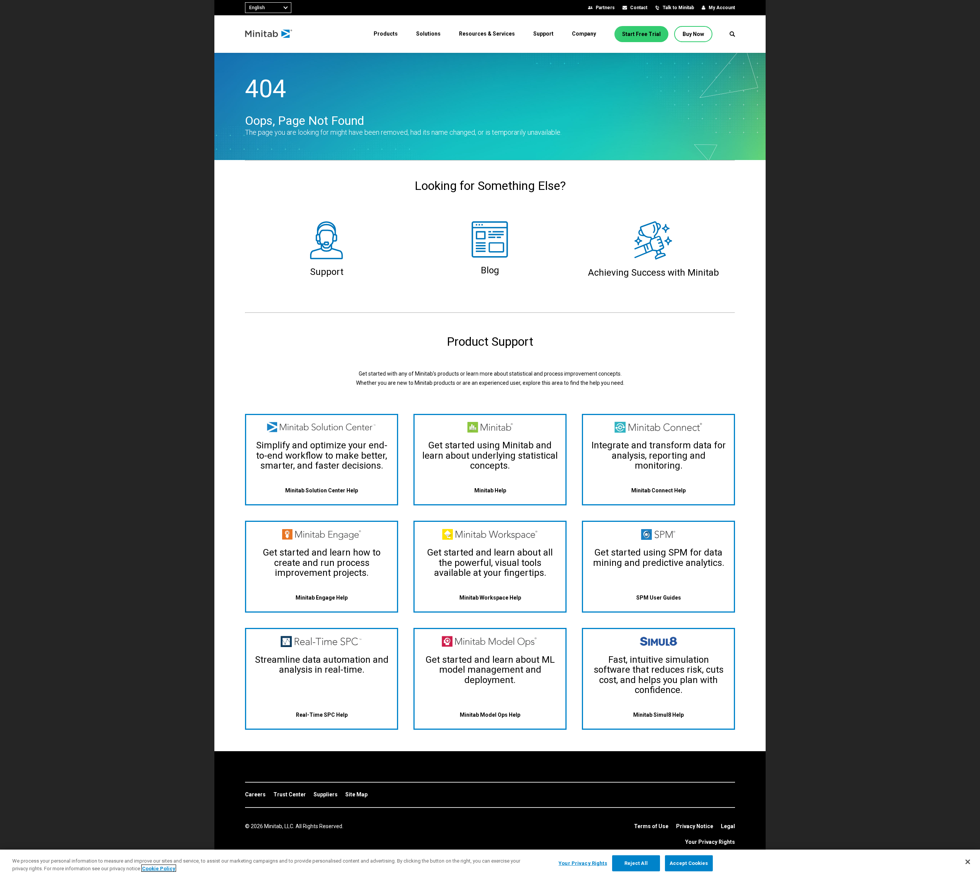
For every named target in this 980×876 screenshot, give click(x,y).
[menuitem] (386, 34)
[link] (255, 794)
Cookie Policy (158, 868)
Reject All (636, 863)
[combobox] (268, 7)
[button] (732, 34)
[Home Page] (269, 34)
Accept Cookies (689, 863)
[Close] (967, 861)
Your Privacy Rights (710, 842)
